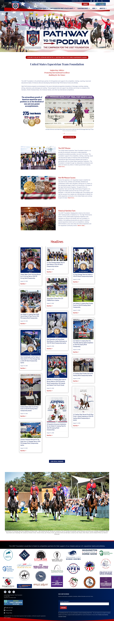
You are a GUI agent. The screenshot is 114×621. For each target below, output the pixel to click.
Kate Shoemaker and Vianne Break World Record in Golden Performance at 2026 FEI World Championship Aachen (57, 341)
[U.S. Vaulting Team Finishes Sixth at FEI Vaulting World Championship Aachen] (83, 365)
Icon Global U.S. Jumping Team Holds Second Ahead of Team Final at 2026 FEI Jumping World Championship (29, 316)
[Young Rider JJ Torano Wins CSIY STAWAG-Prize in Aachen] (57, 287)
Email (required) (64, 601)
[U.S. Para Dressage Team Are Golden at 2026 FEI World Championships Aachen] (83, 260)
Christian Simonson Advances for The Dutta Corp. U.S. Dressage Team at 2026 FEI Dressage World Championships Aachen (30, 442)
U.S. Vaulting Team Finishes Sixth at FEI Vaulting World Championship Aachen (83, 374)
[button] (102, 1)
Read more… (61, 166)
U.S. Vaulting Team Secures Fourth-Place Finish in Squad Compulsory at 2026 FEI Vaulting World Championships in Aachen (83, 417)
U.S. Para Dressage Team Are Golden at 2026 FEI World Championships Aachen (83, 275)
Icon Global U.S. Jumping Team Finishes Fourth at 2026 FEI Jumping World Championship (83, 305)
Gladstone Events (75, 1)
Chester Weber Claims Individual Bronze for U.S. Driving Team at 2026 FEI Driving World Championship (30, 276)
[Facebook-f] (5, 592)
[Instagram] (14, 592)
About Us (102, 8)
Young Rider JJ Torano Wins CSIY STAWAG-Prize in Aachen (55, 299)
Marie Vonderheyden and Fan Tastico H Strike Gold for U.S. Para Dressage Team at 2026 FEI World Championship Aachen (30, 360)
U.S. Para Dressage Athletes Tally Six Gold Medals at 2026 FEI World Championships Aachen (56, 264)
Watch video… (81, 225)
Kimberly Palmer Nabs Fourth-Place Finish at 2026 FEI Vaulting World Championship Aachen (29, 408)
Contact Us (81, 1)
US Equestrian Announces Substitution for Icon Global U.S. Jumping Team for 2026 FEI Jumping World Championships (56, 427)
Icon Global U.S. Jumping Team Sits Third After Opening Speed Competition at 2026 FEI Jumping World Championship (83, 343)
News (93, 8)
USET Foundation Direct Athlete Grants (61, 8)
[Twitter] (9, 592)
